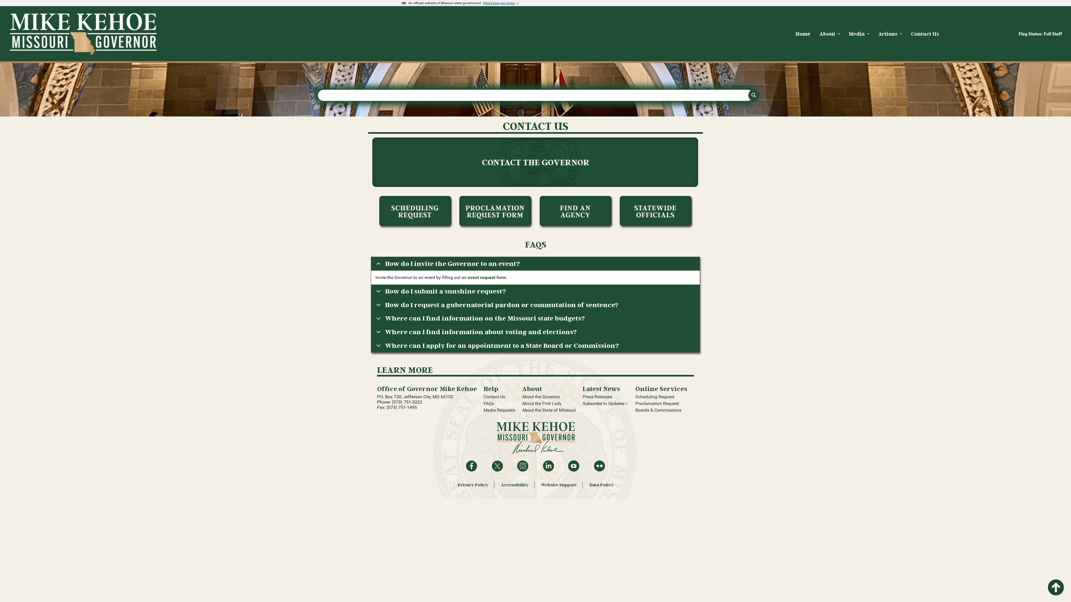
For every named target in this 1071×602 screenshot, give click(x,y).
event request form (487, 277)
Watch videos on (573, 466)
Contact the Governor (535, 162)
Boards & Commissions (658, 410)
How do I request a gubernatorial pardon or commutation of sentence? (501, 305)
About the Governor (541, 396)
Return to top (1055, 582)
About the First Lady (542, 403)
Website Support (559, 484)
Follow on (497, 466)
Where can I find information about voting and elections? (481, 332)
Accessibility (515, 484)
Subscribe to (603, 403)
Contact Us (494, 396)
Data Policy (601, 484)
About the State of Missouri (549, 410)
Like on (471, 466)
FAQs (489, 403)
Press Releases (597, 396)
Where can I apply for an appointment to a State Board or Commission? (502, 345)
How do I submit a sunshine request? (445, 291)
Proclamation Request (657, 403)
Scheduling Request (654, 396)
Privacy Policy (472, 484)
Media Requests (499, 410)
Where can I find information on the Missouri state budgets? (485, 318)
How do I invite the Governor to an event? (452, 263)
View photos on (599, 466)
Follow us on (522, 466)
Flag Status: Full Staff (1040, 34)
